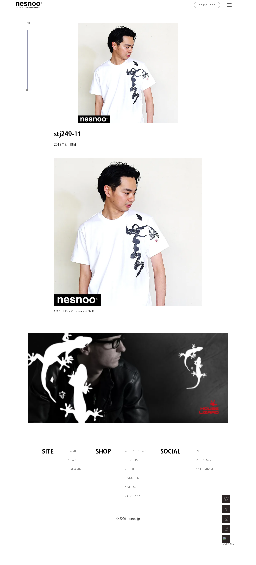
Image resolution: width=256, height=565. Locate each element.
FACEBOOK (203, 460)
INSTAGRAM (204, 469)
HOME (72, 451)
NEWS (72, 460)
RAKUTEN (132, 478)
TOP (28, 23)
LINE (198, 478)
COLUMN (75, 469)
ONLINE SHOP (135, 451)
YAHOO (130, 487)
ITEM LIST (132, 460)
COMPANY (133, 496)
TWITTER (201, 451)
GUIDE (130, 469)
